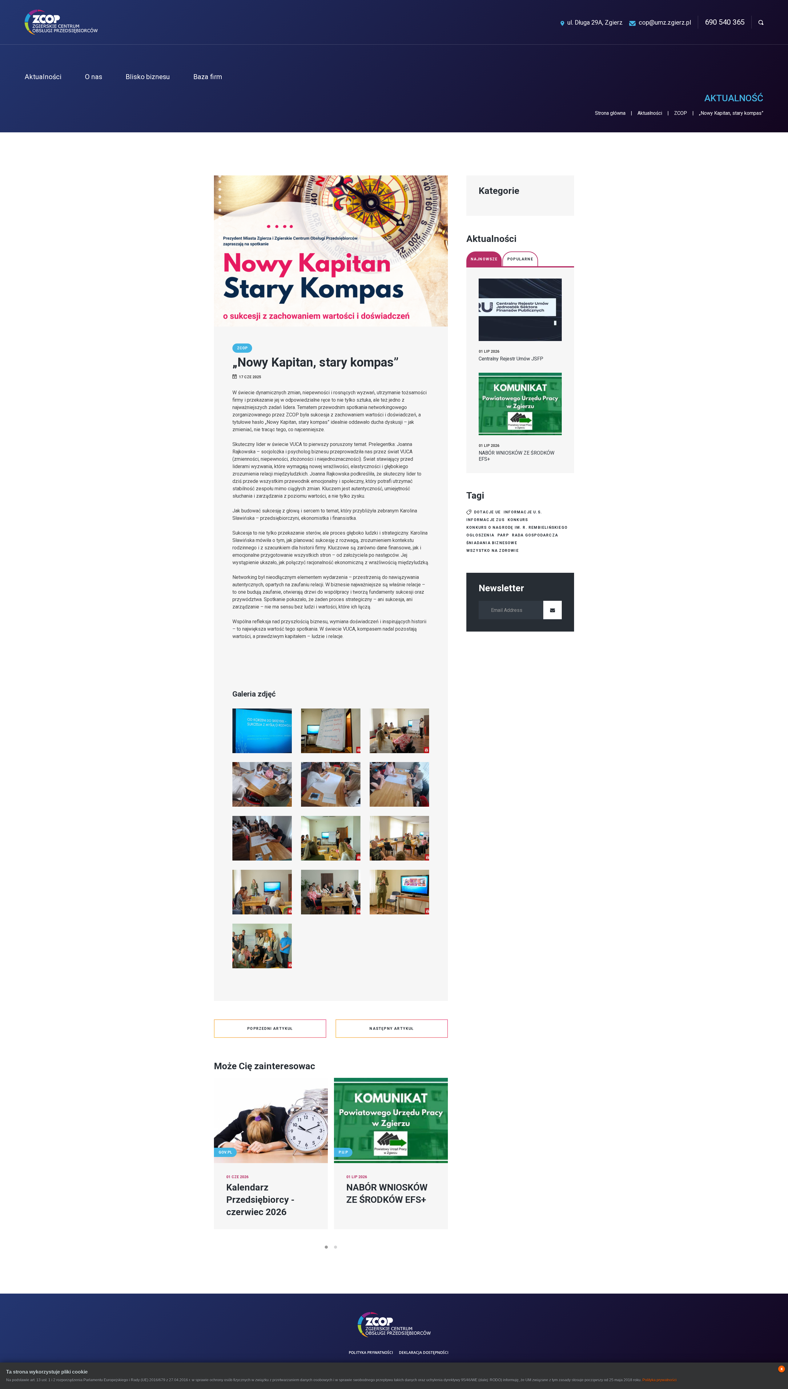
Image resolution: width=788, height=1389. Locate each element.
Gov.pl (225, 1152)
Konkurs (518, 520)
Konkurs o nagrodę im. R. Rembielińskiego (517, 527)
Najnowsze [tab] (484, 259)
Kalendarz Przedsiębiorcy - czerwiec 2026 (260, 1199)
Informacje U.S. (523, 512)
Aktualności (649, 113)
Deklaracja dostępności (423, 1352)
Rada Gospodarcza (535, 535)
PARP (503, 535)
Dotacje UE (487, 512)
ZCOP (680, 113)
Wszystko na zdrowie (492, 550)
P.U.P (343, 1152)
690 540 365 (725, 22)
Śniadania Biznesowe (491, 543)
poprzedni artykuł (270, 1028)
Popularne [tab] (520, 259)
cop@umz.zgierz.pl (665, 22)
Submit (552, 610)
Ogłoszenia (480, 535)
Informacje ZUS (485, 520)
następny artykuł (391, 1028)
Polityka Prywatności (371, 1352)
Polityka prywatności (659, 1380)
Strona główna (610, 113)
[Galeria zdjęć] (262, 731)
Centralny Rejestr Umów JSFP (511, 359)
